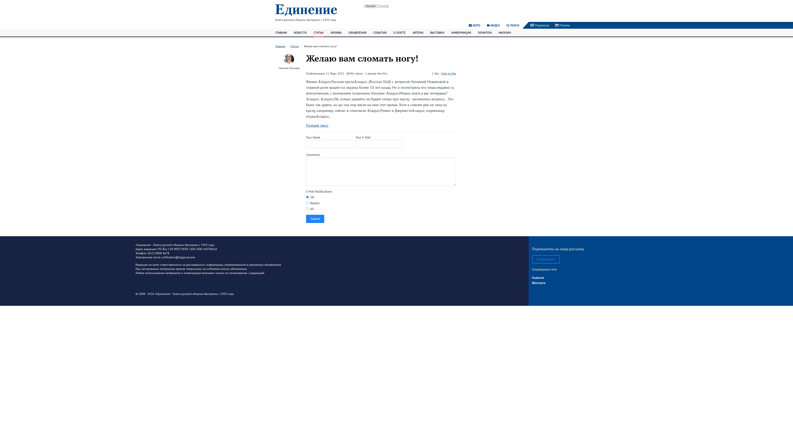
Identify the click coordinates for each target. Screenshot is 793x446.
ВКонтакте (538, 283)
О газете (399, 32)
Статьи (319, 32)
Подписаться (546, 259)
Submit (315, 219)
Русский (370, 6)
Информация (461, 32)
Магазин (505, 32)
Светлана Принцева (289, 68)
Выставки (437, 32)
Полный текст (317, 125)
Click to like (448, 73)
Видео (495, 25)
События (379, 32)
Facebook (538, 278)
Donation (485, 32)
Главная (281, 32)
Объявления (358, 32)
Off (311, 197)
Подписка (541, 25)
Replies (314, 203)
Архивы (336, 32)
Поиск (514, 25)
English (383, 6)
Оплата (564, 25)
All (311, 209)
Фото (476, 25)
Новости (300, 32)
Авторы (418, 32)
